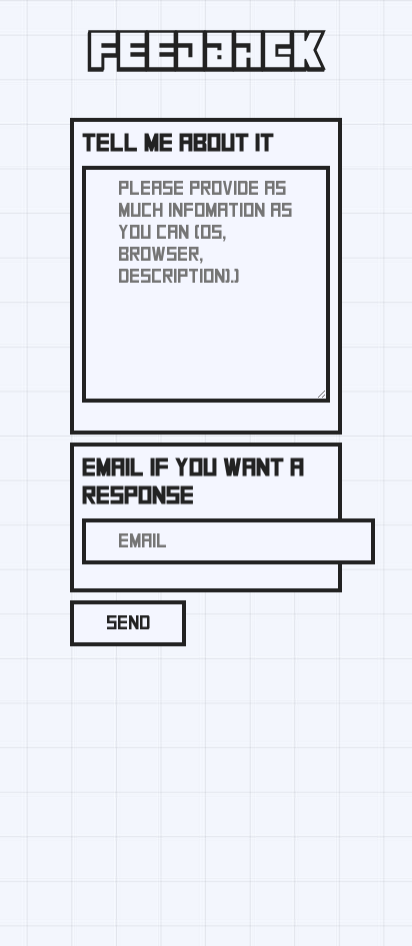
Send (128, 623)
